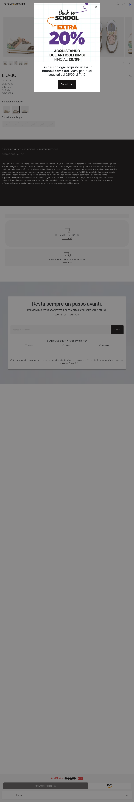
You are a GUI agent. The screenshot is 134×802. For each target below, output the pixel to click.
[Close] (96, 7)
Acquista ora (67, 84)
